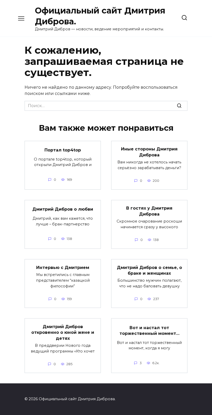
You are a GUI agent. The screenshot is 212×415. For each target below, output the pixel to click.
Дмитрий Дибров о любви (62, 209)
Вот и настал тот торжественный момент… (149, 330)
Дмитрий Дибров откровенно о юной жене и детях (62, 332)
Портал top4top (62, 150)
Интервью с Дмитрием (62, 267)
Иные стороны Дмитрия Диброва (149, 152)
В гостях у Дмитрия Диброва (149, 211)
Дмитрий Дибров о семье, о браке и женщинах (149, 270)
